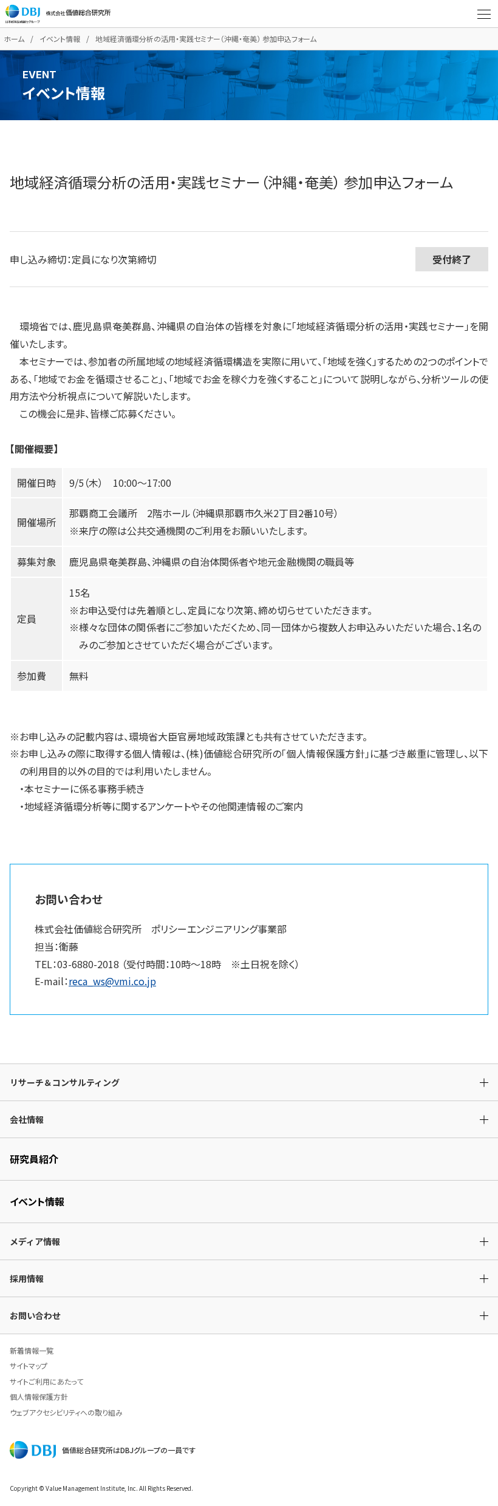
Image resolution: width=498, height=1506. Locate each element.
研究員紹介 (34, 1159)
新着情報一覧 (31, 1350)
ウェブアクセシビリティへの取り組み (66, 1412)
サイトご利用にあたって (46, 1381)
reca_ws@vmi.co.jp (112, 981)
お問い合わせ (35, 1315)
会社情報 (27, 1119)
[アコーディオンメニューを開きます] (484, 14)
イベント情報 (59, 38)
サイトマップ (28, 1366)
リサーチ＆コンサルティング (65, 1082)
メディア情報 (35, 1241)
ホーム (14, 38)
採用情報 (27, 1278)
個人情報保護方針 (39, 1396)
